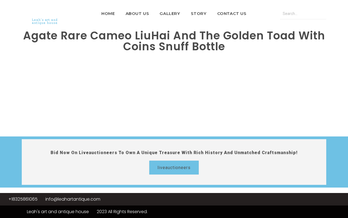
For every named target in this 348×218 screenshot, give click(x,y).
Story (199, 13)
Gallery (170, 13)
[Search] (320, 13)
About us (137, 13)
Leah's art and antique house (45, 21)
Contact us (232, 13)
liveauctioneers (174, 167)
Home (108, 13)
